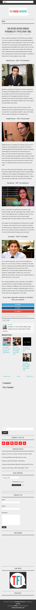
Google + (18, 311)
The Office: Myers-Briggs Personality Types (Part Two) (16, 351)
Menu (3, 21)
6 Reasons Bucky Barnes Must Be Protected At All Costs (17, 464)
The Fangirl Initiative (19, 602)
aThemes (15, 606)
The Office (25, 316)
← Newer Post (6, 376)
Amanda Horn (7, 316)
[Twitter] (3, 443)
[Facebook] (7, 443)
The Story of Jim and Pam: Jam (26, 349)
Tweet (19, 304)
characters (12, 316)
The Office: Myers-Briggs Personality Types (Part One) (26, 366)
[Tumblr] (20, 443)
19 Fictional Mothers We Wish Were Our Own (14, 457)
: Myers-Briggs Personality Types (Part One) (18, 30)
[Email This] (3, 320)
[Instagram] (12, 443)
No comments (27, 34)
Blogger (21, 482)
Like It (18, 308)
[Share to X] (6, 320)
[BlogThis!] (5, 320)
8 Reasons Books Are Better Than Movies (13, 461)
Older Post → (30, 376)
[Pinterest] (16, 443)
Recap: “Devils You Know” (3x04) (17, 454)
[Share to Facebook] (8, 320)
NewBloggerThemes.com (18, 607)
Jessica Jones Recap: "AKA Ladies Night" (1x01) (15, 468)
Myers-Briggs (19, 316)
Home (18, 376)
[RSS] (24, 443)
